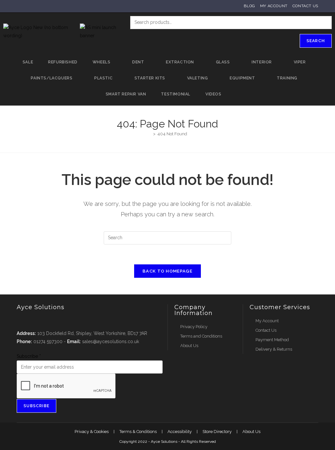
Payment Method (272, 339)
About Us (189, 345)
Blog (249, 6)
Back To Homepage (167, 271)
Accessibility (180, 431)
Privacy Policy (193, 326)
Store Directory (217, 431)
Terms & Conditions (138, 431)
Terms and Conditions (201, 336)
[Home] (149, 133)
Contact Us (305, 6)
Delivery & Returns (274, 349)
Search (316, 41)
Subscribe (29, 356)
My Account (274, 6)
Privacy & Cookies (92, 431)
